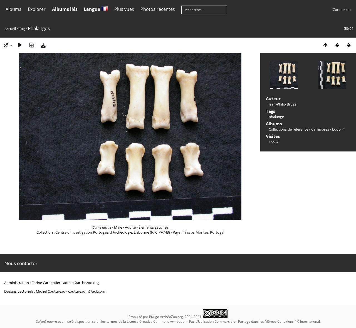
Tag (22, 28)
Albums (13, 9)
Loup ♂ (338, 129)
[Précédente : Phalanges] (337, 45)
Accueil (10, 28)
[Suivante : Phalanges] (349, 45)
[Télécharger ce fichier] (43, 45)
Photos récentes (157, 9)
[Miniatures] (325, 45)
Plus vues (124, 9)
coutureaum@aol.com (86, 291)
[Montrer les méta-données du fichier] (31, 45)
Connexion (342, 9)
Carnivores (320, 129)
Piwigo (154, 316)
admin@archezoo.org (81, 282)
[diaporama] (20, 45)
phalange (276, 116)
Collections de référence (288, 129)
